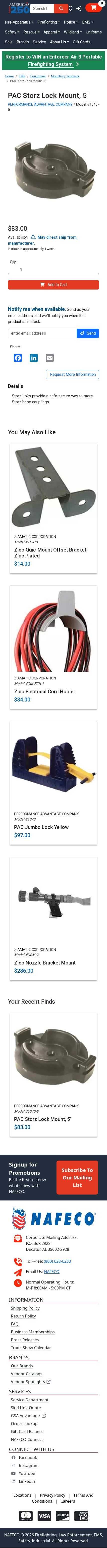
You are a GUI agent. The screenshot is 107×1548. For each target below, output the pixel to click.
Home (9, 76)
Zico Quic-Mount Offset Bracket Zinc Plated (50, 553)
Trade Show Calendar (31, 1348)
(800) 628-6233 (57, 1261)
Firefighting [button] (47, 22)
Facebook (28, 1457)
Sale (9, 42)
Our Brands (22, 1366)
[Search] (61, 8)
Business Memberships (33, 1332)
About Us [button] (58, 42)
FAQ (15, 1324)
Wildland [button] (71, 32)
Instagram (29, 1465)
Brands (23, 42)
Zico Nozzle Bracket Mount (45, 963)
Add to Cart (57, 284)
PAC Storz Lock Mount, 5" (43, 1119)
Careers (67, 1501)
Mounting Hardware (65, 76)
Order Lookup (24, 1424)
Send (91, 333)
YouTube (27, 1473)
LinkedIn (27, 1481)
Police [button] (69, 22)
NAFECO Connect (27, 1439)
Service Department (30, 1400)
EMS (22, 76)
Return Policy (23, 1316)
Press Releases (25, 1340)
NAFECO (51, 1272)
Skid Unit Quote (26, 1408)
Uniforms (94, 32)
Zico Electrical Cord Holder (44, 692)
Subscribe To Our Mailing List (77, 1177)
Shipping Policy (25, 1308)
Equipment (38, 76)
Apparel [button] (50, 32)
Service (39, 42)
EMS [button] (86, 22)
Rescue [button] (30, 32)
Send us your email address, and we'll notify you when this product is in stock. (49, 315)
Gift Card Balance (27, 1431)
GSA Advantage (25, 1416)
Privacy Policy (52, 1495)
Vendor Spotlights (28, 1382)
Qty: (13, 262)
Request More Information (72, 374)
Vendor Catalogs (26, 1374)
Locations (22, 1495)
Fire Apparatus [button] (17, 22)
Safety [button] (10, 32)
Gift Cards (81, 42)
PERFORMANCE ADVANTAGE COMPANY (40, 104)
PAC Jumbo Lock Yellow (41, 827)
